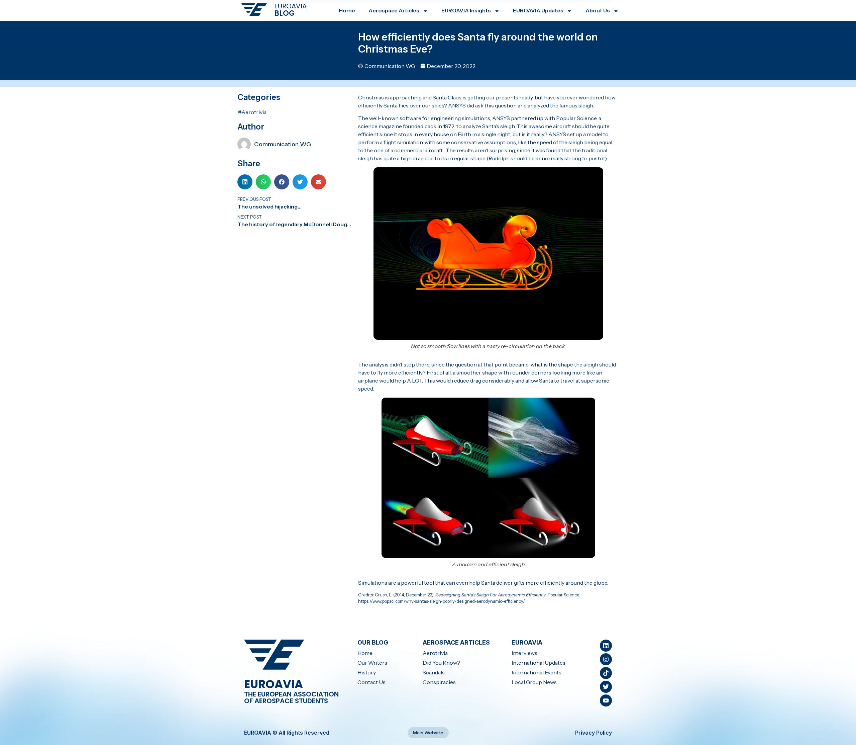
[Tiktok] (606, 673)
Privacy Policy (593, 732)
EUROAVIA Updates (538, 10)
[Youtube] (606, 700)
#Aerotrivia (252, 112)
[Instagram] (606, 659)
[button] (244, 181)
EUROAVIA (290, 6)
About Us (597, 10)
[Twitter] (606, 687)
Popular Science (576, 118)
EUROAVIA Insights (466, 10)
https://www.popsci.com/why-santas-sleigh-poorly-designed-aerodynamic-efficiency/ (441, 601)
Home (347, 10)
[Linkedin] (606, 646)
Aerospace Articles (393, 10)
